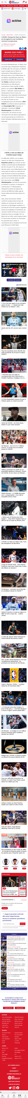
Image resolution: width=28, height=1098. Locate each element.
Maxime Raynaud (6, 1019)
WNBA (8, 983)
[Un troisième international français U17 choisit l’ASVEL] (4, 943)
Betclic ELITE (7, 8)
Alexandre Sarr (5, 1023)
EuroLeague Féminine (20, 1050)
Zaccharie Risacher (6, 1021)
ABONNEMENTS (14, 1071)
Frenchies (21, 5)
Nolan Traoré (5, 1027)
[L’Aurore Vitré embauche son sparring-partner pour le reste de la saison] (4, 953)
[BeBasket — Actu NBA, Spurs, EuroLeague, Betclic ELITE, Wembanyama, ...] (14, 2)
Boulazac (17, 1036)
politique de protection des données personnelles (13, 927)
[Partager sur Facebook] (20, 48)
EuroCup (4, 1056)
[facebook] (17, 1087)
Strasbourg (17, 1042)
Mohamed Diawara (19, 1017)
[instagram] (14, 1087)
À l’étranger (10, 957)
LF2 (15, 1054)
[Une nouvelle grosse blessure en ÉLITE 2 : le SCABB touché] (4, 974)
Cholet (3, 1040)
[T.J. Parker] (24, 862)
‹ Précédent (11, 280)
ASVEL (3, 1042)
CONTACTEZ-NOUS (14, 1084)
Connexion (24, 900)
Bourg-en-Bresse (19, 1032)
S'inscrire (23, 923)
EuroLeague (17, 8)
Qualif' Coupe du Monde (14, 936)
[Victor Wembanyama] (15, 862)
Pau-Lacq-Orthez (18, 1034)
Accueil (3, 35)
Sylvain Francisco (18, 1023)
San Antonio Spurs (6, 1032)
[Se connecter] (26, 2)
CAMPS (14, 1068)
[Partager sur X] (23, 48)
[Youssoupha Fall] (6, 862)
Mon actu (10, 5)
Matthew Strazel (18, 1021)
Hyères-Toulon (18, 1038)
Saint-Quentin (5, 1036)
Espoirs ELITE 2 (18, 1058)
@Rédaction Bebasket (9, 44)
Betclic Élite (10, 35)
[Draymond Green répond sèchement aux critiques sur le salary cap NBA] (4, 979)
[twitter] (10, 1087)
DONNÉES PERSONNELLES (14, 1074)
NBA (25, 8)
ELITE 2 (9, 973)
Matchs (16, 5)
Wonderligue (17, 1052)
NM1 (8, 952)
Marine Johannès (18, 1025)
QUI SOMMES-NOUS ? (14, 1065)
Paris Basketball (5, 1038)
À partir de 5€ (8, 59)
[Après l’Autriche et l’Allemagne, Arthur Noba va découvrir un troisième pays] (4, 958)
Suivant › (18, 280)
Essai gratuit (20, 59)
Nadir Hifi (17, 1027)
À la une (3, 5)
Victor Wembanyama (7, 1017)
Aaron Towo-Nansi (19, 1019)
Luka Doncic (5, 1025)
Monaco (4, 1034)
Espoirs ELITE (10, 941)
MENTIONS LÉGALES (14, 1081)
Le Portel (17, 1040)
